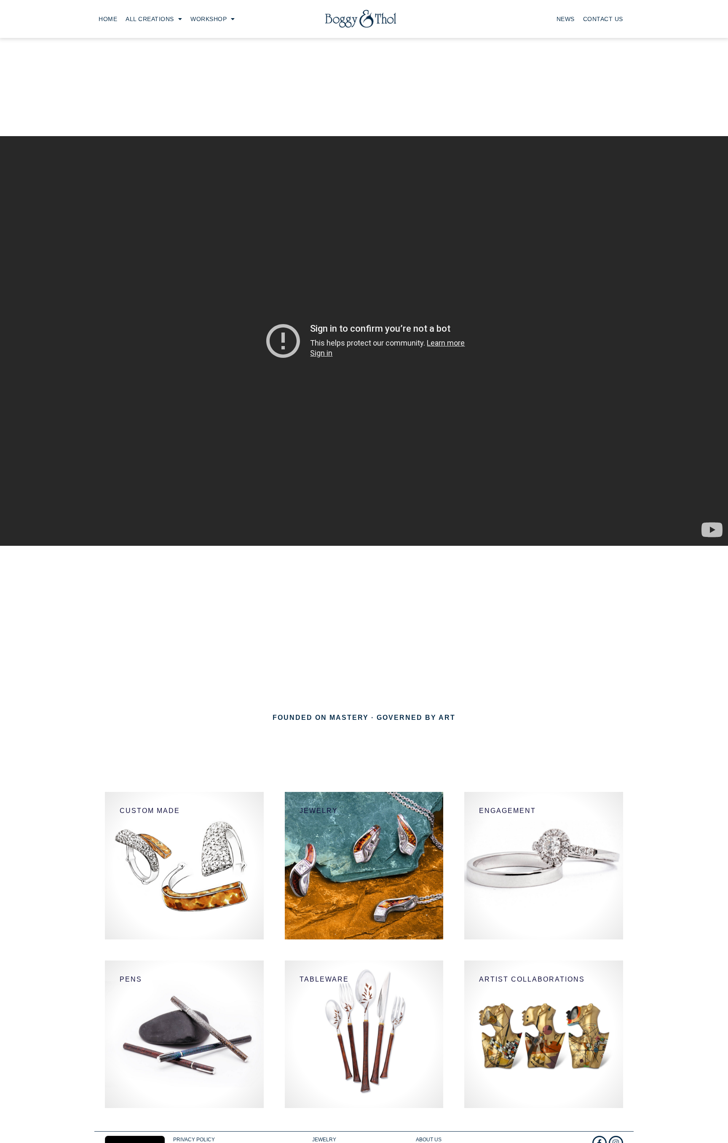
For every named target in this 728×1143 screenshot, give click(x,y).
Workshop (208, 19)
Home (108, 19)
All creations (150, 19)
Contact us (603, 19)
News (566, 19)
